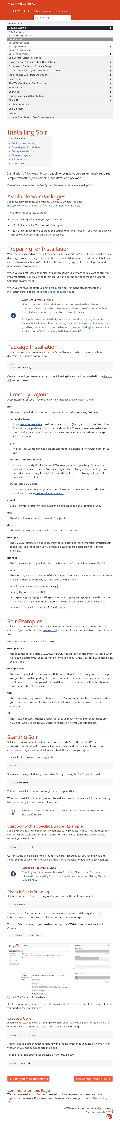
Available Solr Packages (24, 143)
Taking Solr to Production (20, 50)
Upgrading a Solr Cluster (19, 53)
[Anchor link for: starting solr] (26, 163)
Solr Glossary (16, 108)
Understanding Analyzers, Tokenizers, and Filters (36, 70)
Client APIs (14, 100)
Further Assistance (19, 104)
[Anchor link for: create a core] (33, 1018)
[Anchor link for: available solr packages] (38, 143)
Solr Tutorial (15, 23)
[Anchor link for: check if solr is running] (51, 892)
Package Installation (23, 151)
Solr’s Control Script (31, 424)
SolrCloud (14, 91)
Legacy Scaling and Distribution (26, 96)
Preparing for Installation (26, 147)
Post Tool (19, 661)
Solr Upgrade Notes (17, 46)
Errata (12, 113)
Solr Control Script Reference (25, 57)
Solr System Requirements (20, 35)
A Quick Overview (16, 31)
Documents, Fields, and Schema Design (30, 66)
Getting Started (17, 27)
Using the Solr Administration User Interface (33, 62)
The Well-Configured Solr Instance (28, 83)
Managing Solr (17, 87)
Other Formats (42, 11)
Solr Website (19, 11)
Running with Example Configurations (54, 859)
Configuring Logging (25, 601)
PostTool (22, 448)
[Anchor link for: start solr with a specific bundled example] (85, 826)
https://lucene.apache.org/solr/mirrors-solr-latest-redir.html (42, 205)
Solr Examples (19, 159)
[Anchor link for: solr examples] (28, 159)
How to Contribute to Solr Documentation (32, 117)
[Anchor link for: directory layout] (31, 155)
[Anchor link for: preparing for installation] (41, 147)
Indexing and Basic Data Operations (29, 74)
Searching (14, 79)
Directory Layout (21, 155)
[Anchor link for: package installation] (35, 151)
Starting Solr (18, 163)
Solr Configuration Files (19, 42)
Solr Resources (64, 11)
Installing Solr (15, 39)
